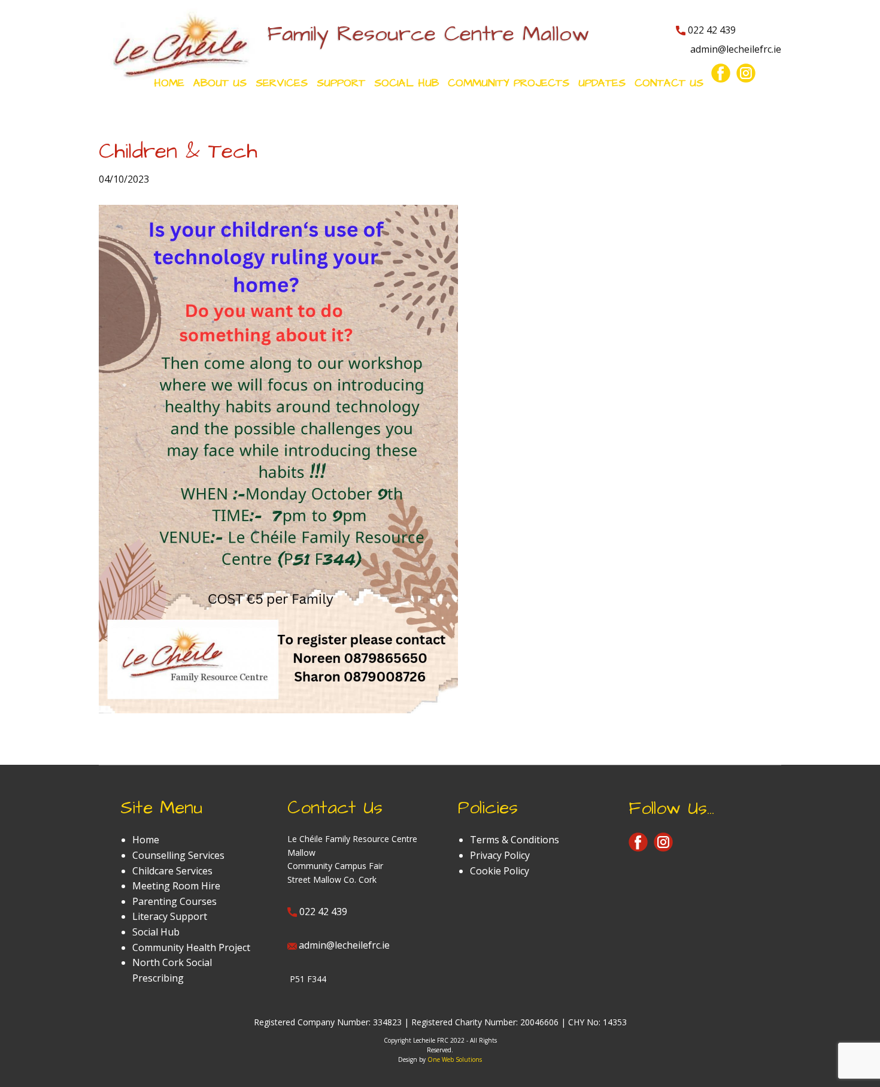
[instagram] (745, 73)
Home (169, 82)
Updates (602, 82)
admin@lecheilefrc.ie (734, 49)
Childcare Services (172, 870)
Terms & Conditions (514, 839)
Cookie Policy (499, 870)
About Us (220, 82)
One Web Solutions (454, 1059)
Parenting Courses (174, 901)
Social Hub (156, 931)
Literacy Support (169, 916)
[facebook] (720, 73)
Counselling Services (178, 855)
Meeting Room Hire (176, 885)
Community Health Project (191, 947)
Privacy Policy (500, 855)
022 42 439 (710, 30)
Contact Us (669, 82)
